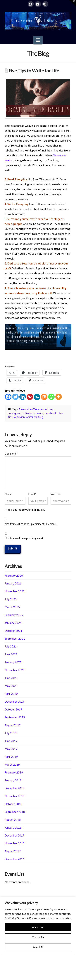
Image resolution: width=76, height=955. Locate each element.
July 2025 (11, 599)
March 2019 (12, 764)
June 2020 (11, 678)
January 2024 (13, 622)
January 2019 (13, 780)
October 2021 (13, 630)
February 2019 (14, 772)
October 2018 (13, 804)
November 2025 (15, 591)
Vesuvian (19, 417)
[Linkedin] (22, 397)
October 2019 (13, 709)
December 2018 (14, 788)
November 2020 (15, 670)
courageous (15, 413)
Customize (38, 937)
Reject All (38, 947)
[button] (38, 40)
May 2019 (11, 748)
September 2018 (15, 811)
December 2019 (14, 701)
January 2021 (13, 662)
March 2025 (12, 607)
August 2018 (13, 819)
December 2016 (14, 859)
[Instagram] (45, 4)
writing (38, 417)
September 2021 (15, 638)
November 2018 (15, 796)
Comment (11, 453)
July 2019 (11, 733)
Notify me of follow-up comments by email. (31, 523)
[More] (58, 397)
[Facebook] (31, 4)
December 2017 (14, 835)
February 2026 (14, 575)
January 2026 (13, 583)
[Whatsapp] (51, 397)
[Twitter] (15, 397)
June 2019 (11, 741)
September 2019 (15, 717)
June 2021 (11, 654)
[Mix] (44, 397)
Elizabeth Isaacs (33, 413)
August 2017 (13, 851)
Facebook (50, 413)
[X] (38, 4)
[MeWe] (37, 397)
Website (56, 494)
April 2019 (11, 756)
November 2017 (15, 843)
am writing (47, 409)
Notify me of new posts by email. (24, 538)
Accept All (38, 927)
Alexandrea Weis (29, 409)
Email (32, 494)
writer (29, 417)
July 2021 (11, 646)
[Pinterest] (30, 397)
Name (9, 494)
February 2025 (14, 615)
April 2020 (11, 693)
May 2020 (11, 685)
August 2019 (13, 725)
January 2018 (13, 827)
